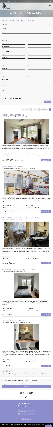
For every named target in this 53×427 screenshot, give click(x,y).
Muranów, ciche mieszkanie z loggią (18, 269)
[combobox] (26, 32)
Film (5, 98)
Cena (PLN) (4, 40)
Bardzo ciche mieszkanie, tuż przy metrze (21, 218)
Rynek (3, 90)
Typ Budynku (5, 85)
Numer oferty (5, 79)
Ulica (3, 35)
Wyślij (27, 386)
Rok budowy (4, 74)
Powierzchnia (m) (6, 46)
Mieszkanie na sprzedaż (13, 115)
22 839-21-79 (23, 1)
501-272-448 (29, 1)
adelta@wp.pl (27, 419)
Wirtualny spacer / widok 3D (16, 98)
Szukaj (48, 102)
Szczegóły (44, 160)
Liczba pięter (5, 68)
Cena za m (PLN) (5, 52)
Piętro (3, 63)
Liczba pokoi (4, 57)
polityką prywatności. (36, 425)
